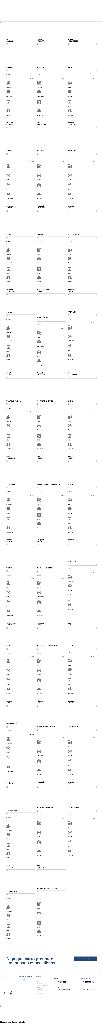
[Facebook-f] (11, 993)
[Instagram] (4, 993)
